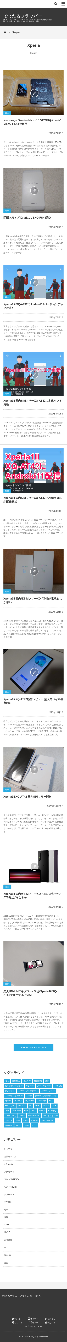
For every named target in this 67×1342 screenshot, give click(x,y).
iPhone (42, 1111)
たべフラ (8, 1149)
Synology (41, 1101)
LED (7, 1111)
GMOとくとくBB (50, 1115)
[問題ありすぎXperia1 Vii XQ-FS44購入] (33, 190)
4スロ (34, 1125)
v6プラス (18, 1101)
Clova (17, 1120)
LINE (54, 1106)
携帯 (47, 1081)
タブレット (10, 1091)
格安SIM (27, 1081)
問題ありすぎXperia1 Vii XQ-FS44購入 (27, 217)
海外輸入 (16, 1081)
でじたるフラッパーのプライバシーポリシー (22, 1296)
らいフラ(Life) (10, 1187)
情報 (7, 491)
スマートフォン (48, 1091)
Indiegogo (52, 1111)
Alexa (18, 1125)
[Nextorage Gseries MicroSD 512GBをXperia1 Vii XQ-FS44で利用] (33, 92)
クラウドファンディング (46, 1096)
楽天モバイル (10, 1156)
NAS (37, 1106)
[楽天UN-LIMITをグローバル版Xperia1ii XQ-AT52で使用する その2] (33, 963)
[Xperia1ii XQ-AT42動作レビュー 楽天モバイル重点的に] (33, 671)
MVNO (46, 1106)
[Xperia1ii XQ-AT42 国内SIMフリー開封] (33, 769)
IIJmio (22, 1115)
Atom (25, 1120)
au (5, 1247)
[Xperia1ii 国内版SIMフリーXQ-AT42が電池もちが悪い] (33, 571)
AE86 (26, 1125)
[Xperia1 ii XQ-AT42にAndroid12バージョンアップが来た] (33, 282)
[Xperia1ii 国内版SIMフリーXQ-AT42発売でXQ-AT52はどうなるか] (33, 866)
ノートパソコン (44, 1086)
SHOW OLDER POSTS (33, 1047)
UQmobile (29, 1101)
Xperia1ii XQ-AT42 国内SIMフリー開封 (27, 796)
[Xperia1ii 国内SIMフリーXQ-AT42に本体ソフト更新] (33, 374)
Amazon (8, 1125)
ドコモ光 (58, 1086)
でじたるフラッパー (22, 16)
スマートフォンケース (28, 1091)
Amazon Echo (47, 1120)
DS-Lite (8, 1120)
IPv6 (26, 1111)
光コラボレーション (14, 1086)
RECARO (22, 1106)
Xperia (8, 1101)
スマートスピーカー (14, 1096)
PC (30, 1106)
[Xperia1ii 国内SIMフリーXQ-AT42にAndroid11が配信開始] (33, 470)
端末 (7, 113)
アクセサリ (9, 1171)
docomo (8, 1255)
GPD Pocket (34, 1115)
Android (34, 1120)
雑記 (7, 984)
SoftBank (8, 1240)
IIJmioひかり (10, 1115)
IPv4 (34, 1111)
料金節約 (38, 1081)
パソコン (30, 1086)
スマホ (29, 1096)
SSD (51, 1101)
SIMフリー (9, 1106)
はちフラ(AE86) (11, 1179)
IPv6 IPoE (16, 1111)
